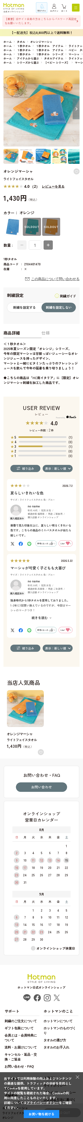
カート (64, 10)
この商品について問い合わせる (55, 279)
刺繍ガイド (68, 296)
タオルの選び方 (55, 1040)
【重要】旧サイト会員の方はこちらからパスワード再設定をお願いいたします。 (41, 21)
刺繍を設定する (24, 307)
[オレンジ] (41, 108)
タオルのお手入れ (56, 1047)
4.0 (54, 423)
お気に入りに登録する (77, 171)
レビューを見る (53, 186)
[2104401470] (10, 156)
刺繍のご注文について (21, 1021)
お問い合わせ (41, 786)
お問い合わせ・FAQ (19, 1066)
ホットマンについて (58, 1021)
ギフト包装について (19, 1028)
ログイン (54, 10)
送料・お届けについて (21, 1047)
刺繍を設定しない (59, 307)
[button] (76, 109)
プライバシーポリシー (43, 1102)
